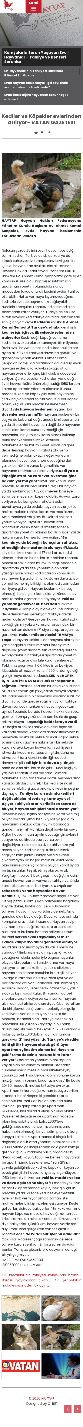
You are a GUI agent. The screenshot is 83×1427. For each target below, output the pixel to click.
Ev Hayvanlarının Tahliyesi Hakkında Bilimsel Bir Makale (33, 73)
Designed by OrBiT (41, 1403)
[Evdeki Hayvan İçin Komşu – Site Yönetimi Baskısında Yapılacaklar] (77, 1409)
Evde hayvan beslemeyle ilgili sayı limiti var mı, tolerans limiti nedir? (36, 85)
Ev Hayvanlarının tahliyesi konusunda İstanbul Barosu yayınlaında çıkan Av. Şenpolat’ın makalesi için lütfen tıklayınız (41, 1280)
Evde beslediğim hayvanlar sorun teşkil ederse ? (36, 97)
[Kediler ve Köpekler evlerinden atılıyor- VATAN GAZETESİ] (21, 1308)
